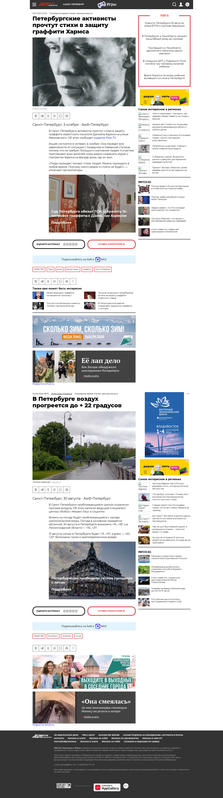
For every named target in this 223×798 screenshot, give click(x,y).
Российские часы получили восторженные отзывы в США (166, 600)
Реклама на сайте (98, 738)
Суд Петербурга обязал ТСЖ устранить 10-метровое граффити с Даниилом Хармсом (89, 213)
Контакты (59, 738)
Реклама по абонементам (125, 738)
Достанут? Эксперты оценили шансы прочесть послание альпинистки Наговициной (171, 518)
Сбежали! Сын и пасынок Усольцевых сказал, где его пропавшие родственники (171, 138)
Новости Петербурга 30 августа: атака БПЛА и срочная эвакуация (164, 24)
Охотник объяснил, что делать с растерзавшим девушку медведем (168, 219)
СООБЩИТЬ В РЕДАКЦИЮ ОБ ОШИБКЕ (141, 742)
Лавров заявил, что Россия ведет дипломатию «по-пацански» (168, 209)
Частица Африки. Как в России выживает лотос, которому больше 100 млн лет (170, 486)
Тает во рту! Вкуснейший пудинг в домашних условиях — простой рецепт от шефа (169, 529)
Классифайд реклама (65, 742)
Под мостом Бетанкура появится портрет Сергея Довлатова (63, 304)
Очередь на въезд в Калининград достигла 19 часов (168, 589)
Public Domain (39, 108)
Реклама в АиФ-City (152, 738)
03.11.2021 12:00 (39, 13)
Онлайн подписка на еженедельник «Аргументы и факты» (153, 735)
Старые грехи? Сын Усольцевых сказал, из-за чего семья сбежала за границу (170, 508)
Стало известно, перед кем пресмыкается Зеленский (165, 230)
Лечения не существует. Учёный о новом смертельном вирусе (169, 147)
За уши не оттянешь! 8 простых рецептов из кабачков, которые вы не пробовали (171, 540)
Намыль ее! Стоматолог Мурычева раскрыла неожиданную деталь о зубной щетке (169, 127)
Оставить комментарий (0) (111, 244)
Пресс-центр (88, 735)
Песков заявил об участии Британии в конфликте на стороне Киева (170, 187)
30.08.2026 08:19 (40, 393)
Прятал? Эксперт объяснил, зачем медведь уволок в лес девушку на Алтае (169, 170)
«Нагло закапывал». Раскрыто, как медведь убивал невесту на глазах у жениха (170, 116)
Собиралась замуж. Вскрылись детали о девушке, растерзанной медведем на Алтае (169, 159)
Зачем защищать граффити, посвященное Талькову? (60, 294)
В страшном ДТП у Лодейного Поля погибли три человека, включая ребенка (164, 64)
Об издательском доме (66, 735)
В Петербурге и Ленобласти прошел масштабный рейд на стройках (164, 37)
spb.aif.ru (56, 482)
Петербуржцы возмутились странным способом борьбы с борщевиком (166, 569)
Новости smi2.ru (43, 383)
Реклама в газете (77, 738)
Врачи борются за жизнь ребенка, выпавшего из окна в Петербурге (164, 77)
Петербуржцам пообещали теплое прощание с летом (92, 580)
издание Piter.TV (105, 137)
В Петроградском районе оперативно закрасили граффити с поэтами (115, 306)
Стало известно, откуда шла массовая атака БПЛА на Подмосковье (165, 580)
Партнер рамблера (82, 786)
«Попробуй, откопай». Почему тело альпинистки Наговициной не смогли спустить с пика (170, 497)
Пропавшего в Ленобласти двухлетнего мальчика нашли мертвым (164, 51)
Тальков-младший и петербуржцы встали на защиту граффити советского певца (115, 295)
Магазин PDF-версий (108, 735)
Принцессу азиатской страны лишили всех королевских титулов (169, 557)
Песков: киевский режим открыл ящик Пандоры (168, 198)
